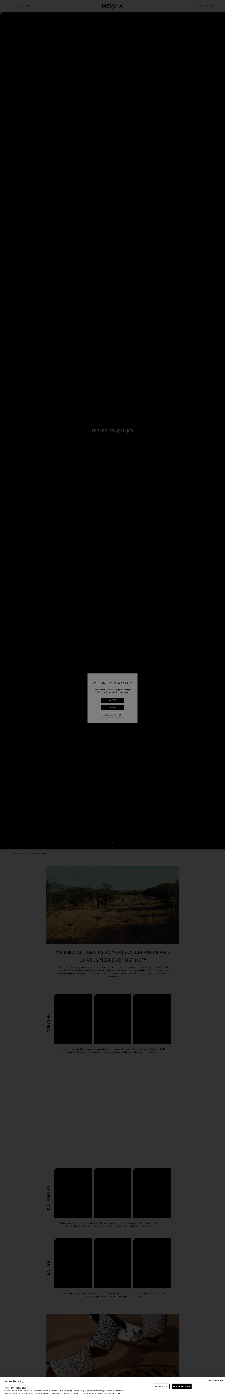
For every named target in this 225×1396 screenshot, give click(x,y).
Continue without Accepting (215, 1380)
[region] (112, 1386)
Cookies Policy (114, 1393)
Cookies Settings (161, 1386)
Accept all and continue (181, 1386)
